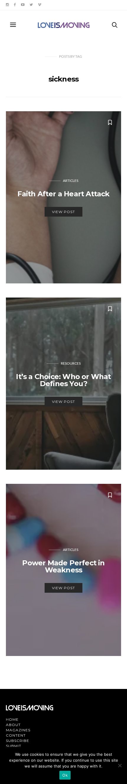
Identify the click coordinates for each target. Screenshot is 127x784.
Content (16, 735)
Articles (70, 180)
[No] (120, 765)
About (13, 724)
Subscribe (17, 740)
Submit (13, 746)
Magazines (18, 730)
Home (12, 719)
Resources (71, 363)
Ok (65, 775)
